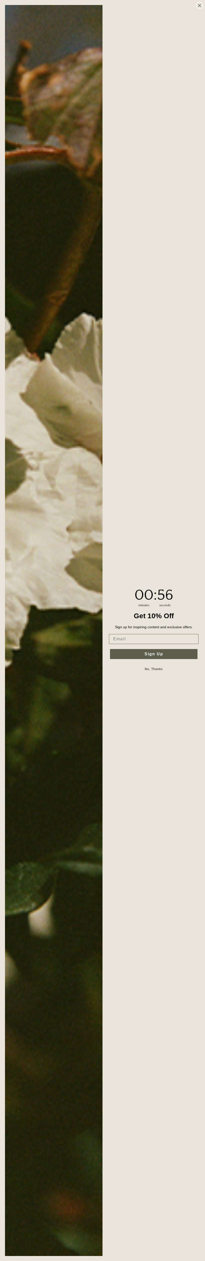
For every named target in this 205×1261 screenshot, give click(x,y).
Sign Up (153, 654)
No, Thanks (154, 669)
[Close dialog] (199, 6)
